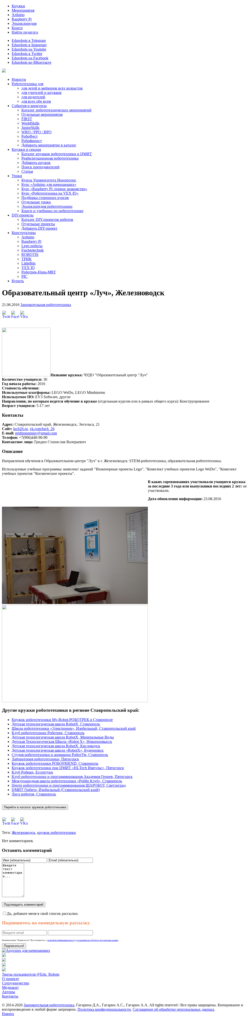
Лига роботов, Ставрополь (34, 794)
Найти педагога (25, 32)
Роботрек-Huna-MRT (38, 272)
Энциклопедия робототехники (46, 206)
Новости (19, 79)
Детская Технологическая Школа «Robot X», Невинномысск (62, 741)
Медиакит (10, 987)
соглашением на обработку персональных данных (97, 940)
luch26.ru (20, 429)
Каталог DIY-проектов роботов (47, 219)
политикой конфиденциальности (60, 940)
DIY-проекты (23, 215)
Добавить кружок (36, 163)
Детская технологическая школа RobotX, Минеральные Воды (63, 737)
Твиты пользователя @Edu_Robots (30, 974)
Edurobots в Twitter (27, 54)
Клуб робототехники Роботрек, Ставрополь (48, 733)
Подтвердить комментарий (23, 904)
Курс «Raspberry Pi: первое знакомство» (54, 189)
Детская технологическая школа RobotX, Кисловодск (56, 746)
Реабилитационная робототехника (50, 158)
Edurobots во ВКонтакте (31, 62)
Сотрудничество (15, 983)
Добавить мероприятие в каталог (48, 145)
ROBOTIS (29, 254)
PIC (24, 276)
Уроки (17, 176)
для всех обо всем (36, 101)
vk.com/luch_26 (42, 429)
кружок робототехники (56, 832)
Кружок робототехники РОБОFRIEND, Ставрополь (55, 763)
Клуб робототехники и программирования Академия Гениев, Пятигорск (72, 777)
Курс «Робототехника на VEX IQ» (50, 193)
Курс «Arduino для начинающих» (48, 184)
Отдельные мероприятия (41, 114)
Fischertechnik (32, 250)
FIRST (26, 119)
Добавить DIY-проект (39, 228)
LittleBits (28, 263)
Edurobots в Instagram (29, 45)
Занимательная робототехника (45, 305)
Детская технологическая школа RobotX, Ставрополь (56, 724)
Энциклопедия (24, 23)
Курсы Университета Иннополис (48, 180)
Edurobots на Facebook (30, 58)
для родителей (33, 97)
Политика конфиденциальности (104, 1009)
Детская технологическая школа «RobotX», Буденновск (58, 750)
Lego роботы (32, 246)
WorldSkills (30, 123)
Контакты (10, 996)
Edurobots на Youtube (29, 49)
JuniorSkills (30, 128)
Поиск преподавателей (40, 167)
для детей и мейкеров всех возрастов (52, 88)
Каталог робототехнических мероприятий (56, 110)
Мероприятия (23, 10)
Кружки (18, 6)
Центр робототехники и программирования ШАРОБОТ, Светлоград (69, 785)
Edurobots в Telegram (29, 40)
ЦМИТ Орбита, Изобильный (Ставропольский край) (56, 790)
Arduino (18, 15)
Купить (18, 281)
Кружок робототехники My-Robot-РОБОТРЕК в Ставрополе (62, 720)
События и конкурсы (29, 106)
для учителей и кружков (41, 92)
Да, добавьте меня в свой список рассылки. (43, 913)
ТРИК (26, 259)
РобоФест (29, 136)
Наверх (8, 1014)
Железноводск (23, 832)
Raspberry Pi (22, 19)
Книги (17, 28)
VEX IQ (28, 268)
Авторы (8, 992)
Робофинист (31, 141)
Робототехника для (27, 84)
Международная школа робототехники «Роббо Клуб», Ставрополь (67, 781)
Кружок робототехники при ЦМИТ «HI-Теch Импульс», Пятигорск (68, 768)
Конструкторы (24, 233)
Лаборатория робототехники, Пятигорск (45, 759)
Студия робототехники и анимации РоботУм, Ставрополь (60, 755)
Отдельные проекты (38, 224)
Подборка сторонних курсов (45, 198)
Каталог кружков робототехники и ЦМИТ (56, 154)
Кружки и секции (26, 149)
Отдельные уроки (36, 202)
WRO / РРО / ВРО (36, 132)
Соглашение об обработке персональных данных (173, 1009)
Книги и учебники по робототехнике (52, 211)
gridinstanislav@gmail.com (36, 433)
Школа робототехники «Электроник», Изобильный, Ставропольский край (74, 728)
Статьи (27, 171)
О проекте (10, 979)
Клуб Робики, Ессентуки (32, 772)
